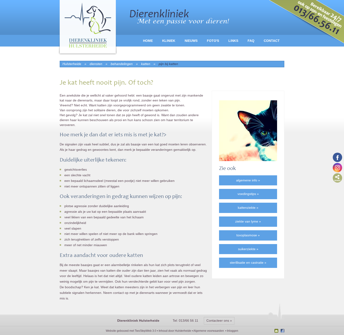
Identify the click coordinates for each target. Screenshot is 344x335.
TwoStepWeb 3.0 (145, 330)
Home (148, 41)
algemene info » (248, 180)
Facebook (281, 331)
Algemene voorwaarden (208, 330)
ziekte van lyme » (248, 221)
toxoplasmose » (248, 235)
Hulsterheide (183, 330)
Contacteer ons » (219, 320)
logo (87, 28)
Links (233, 41)
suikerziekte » (248, 249)
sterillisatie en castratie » (248, 262)
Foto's (213, 41)
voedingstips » (248, 194)
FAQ (251, 41)
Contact (272, 41)
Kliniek (168, 41)
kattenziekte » (248, 207)
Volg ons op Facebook (337, 157)
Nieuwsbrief (276, 331)
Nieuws (191, 41)
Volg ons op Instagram (337, 167)
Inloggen (232, 330)
